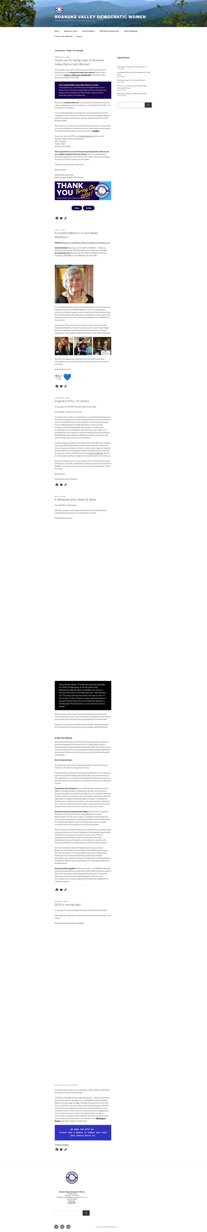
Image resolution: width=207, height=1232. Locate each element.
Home (57, 31)
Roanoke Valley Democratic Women (100, 17)
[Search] (148, 105)
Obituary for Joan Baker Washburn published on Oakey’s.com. (86, 243)
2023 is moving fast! (68, 904)
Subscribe (71, 1201)
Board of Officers (96, 453)
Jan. (70, 1103)
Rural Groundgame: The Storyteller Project (131, 80)
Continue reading (61, 1145)
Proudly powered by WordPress (106, 1227)
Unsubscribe (71, 1203)
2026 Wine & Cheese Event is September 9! (132, 67)
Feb (77, 1103)
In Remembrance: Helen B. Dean (75, 499)
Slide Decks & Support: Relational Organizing (132, 93)
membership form (86, 136)
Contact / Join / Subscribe (64, 36)
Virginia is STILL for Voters (72, 401)
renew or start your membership (77, 75)
